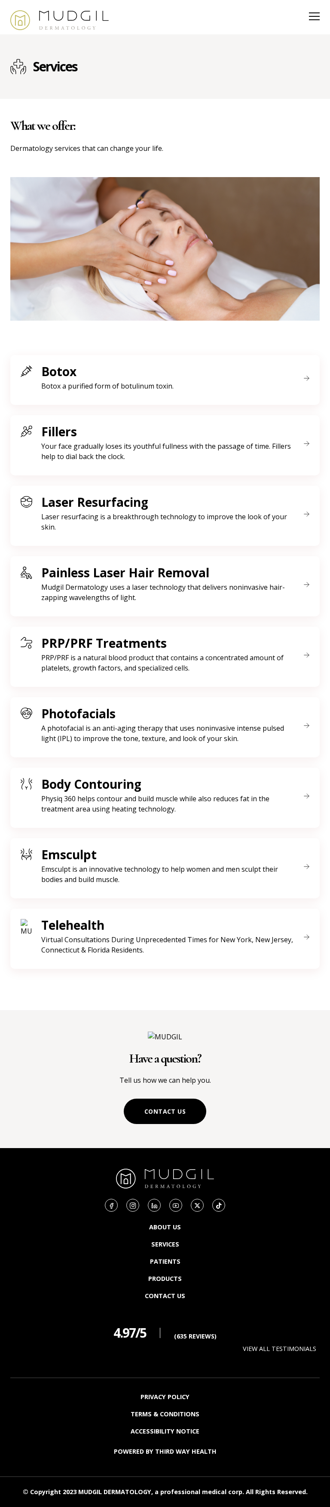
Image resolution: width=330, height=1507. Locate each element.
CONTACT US (165, 1111)
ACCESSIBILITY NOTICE (165, 1431)
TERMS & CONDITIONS (165, 1414)
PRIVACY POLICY (165, 1397)
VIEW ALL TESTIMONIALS (279, 1349)
